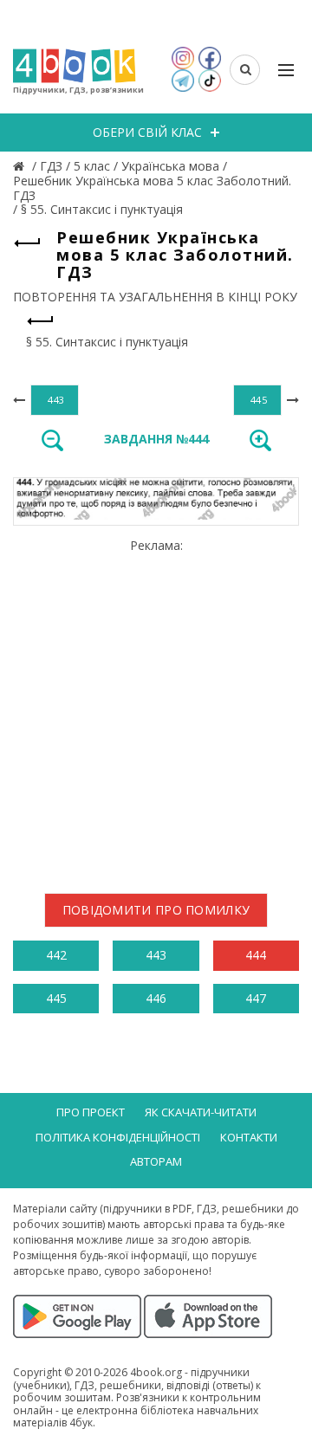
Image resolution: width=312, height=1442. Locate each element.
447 (255, 998)
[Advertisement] (156, 709)
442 (56, 955)
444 (255, 955)
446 (156, 998)
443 (156, 955)
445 (56, 998)
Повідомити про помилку (156, 910)
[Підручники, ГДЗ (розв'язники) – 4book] (21, 166)
